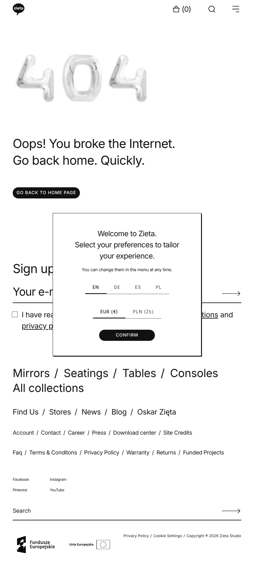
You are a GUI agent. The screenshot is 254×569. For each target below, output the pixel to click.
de (117, 287)
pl (159, 287)
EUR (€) (109, 311)
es (138, 287)
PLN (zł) (143, 311)
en (96, 287)
